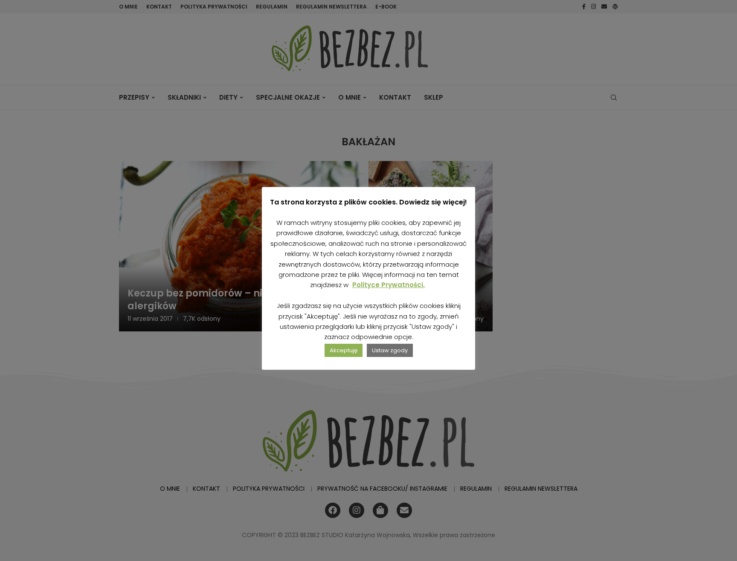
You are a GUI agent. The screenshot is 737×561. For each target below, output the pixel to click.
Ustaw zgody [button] (390, 350)
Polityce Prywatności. (388, 284)
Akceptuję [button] (343, 350)
